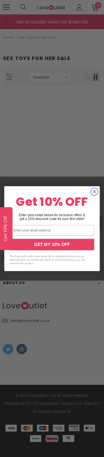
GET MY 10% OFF (52, 244)
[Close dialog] (94, 191)
